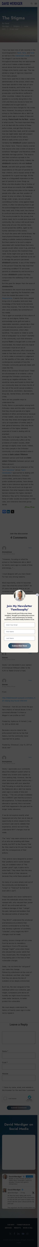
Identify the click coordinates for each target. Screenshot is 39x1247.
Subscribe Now (19, 645)
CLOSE (37, 594)
